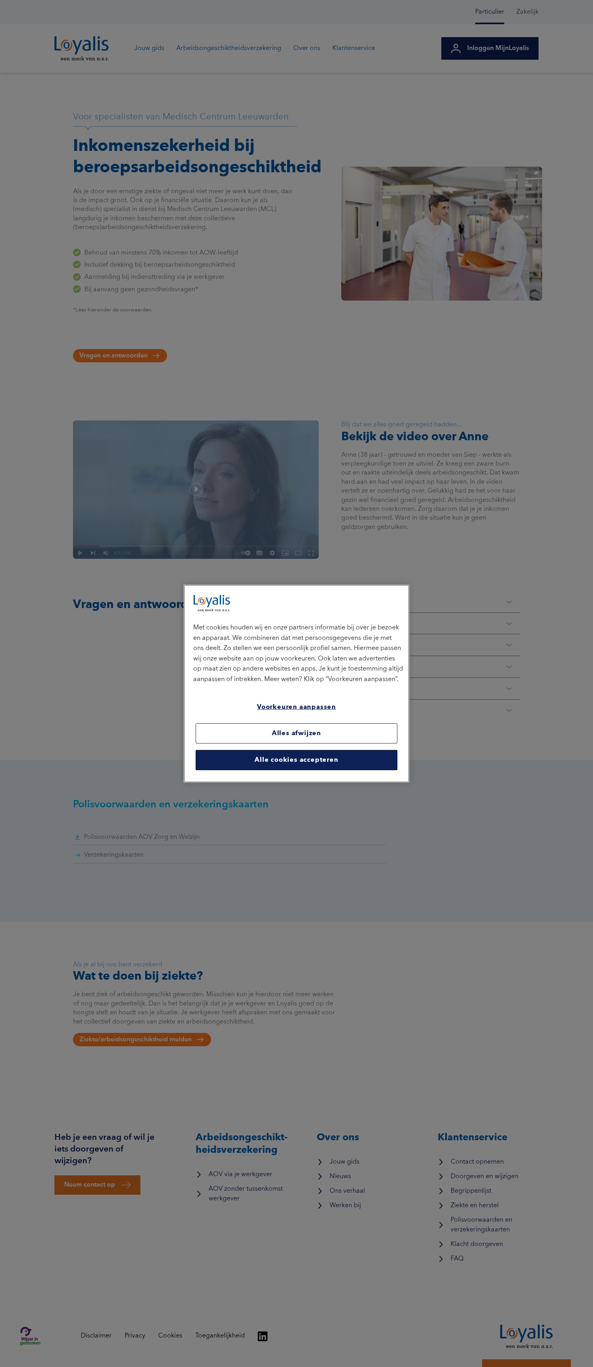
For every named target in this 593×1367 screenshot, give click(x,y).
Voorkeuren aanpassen (296, 707)
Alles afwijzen (296, 733)
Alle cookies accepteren (296, 760)
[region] (296, 684)
